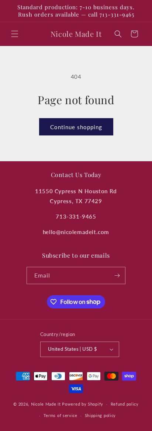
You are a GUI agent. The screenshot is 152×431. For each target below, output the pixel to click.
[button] (15, 34)
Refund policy (125, 404)
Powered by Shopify (82, 404)
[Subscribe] (117, 275)
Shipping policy (100, 415)
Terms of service (60, 415)
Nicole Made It (46, 404)
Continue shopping (76, 127)
